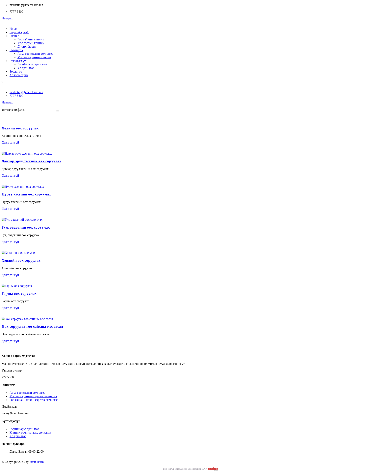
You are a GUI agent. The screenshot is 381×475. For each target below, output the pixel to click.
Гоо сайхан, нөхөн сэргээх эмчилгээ (34, 399)
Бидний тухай (19, 32)
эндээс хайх (10, 109)
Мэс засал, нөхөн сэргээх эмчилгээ (33, 396)
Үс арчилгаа (25, 68)
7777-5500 (16, 95)
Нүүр (13, 28)
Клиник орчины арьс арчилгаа (30, 432)
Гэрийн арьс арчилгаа (32, 64)
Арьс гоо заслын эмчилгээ (35, 53)
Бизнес (14, 35)
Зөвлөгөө (16, 71)
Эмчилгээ (16, 50)
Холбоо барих (19, 75)
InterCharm (36, 462)
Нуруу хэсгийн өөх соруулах (26, 194)
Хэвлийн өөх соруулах (21, 260)
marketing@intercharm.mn (26, 92)
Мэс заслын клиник (30, 43)
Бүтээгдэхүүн (19, 60)
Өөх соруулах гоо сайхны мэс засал (32, 326)
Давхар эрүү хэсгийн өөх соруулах (31, 161)
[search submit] (57, 110)
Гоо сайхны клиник (30, 39)
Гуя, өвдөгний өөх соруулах (26, 227)
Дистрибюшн (26, 46)
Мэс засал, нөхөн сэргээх (34, 57)
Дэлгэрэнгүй (10, 142)
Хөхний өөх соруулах (20, 128)
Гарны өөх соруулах (19, 293)
